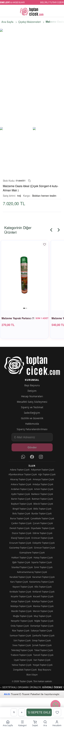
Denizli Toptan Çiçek (20, 528)
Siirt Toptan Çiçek (22, 640)
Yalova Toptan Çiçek (21, 664)
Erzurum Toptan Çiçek (20, 542)
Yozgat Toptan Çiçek (42, 664)
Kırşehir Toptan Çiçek (21, 596)
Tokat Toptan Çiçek (43, 650)
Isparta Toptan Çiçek (41, 562)
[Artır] (21, 712)
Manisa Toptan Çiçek (43, 606)
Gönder (32, 447)
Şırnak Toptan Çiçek (42, 645)
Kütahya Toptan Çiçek (42, 601)
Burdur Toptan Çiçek (41, 513)
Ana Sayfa (7, 22)
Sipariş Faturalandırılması (32, 429)
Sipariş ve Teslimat (32, 407)
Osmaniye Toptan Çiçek (41, 625)
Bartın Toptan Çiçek (20, 498)
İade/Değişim (32, 412)
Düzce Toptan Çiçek (21, 533)
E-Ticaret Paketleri (29, 694)
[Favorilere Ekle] (57, 712)
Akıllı (7, 694)
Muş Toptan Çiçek (42, 616)
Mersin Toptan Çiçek (43, 611)
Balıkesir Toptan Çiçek (42, 494)
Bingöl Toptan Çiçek (22, 508)
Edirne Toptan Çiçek (42, 533)
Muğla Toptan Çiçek (22, 616)
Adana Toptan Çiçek (20, 469)
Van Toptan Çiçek (41, 659)
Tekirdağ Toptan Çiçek (22, 650)
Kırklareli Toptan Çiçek (43, 591)
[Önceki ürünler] (51, 230)
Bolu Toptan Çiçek (21, 513)
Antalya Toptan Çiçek (43, 484)
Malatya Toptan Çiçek (21, 606)
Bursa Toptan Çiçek (19, 518)
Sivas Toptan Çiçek (21, 645)
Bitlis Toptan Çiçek (42, 508)
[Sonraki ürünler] (59, 230)
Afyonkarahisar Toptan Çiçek (23, 474)
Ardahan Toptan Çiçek (22, 489)
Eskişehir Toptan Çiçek (44, 542)
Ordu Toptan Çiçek (20, 625)
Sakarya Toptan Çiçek (41, 630)
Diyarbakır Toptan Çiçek (42, 528)
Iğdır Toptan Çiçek (21, 562)
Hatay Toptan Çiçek (43, 557)
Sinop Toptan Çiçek (41, 640)
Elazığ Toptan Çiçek (20, 537)
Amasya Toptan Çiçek (43, 479)
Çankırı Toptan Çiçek (21, 523)
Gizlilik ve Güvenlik (32, 418)
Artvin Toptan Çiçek (43, 489)
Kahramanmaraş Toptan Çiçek (32, 572)
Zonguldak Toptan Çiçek (25, 669)
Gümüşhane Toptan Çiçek (32, 552)
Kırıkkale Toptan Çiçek (20, 591)
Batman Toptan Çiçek (42, 498)
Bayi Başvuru (32, 385)
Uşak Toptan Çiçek (23, 659)
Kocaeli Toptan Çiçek (43, 596)
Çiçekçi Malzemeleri (29, 22)
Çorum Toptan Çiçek (43, 523)
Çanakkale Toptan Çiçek (42, 518)
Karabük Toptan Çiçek (20, 576)
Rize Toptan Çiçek (20, 630)
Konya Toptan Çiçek (20, 601)
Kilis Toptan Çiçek (43, 586)
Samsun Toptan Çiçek (20, 635)
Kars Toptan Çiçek (19, 581)
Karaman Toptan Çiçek (43, 576)
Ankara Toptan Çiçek (21, 484)
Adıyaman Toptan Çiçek (42, 469)
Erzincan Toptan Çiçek (42, 537)
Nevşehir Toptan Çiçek (22, 620)
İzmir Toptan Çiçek (43, 567)
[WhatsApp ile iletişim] (55, 705)
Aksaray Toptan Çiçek (20, 479)
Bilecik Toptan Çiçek (43, 503)
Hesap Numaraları (32, 396)
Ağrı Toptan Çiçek (46, 474)
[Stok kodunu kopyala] (29, 180)
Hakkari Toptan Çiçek (21, 557)
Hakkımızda (32, 423)
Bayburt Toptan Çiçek (21, 503)
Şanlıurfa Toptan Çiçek (43, 635)
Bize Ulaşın (32, 674)
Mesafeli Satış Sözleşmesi (32, 401)
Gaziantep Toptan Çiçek (21, 547)
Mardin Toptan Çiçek (21, 611)
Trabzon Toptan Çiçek (21, 654)
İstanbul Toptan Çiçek (22, 567)
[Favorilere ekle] (44, 244)
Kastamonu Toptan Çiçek (41, 581)
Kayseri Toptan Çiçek (23, 586)
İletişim (32, 390)
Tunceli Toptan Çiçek (43, 654)
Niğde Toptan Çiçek (43, 620)
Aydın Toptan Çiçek (20, 494)
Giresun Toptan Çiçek (44, 547)
